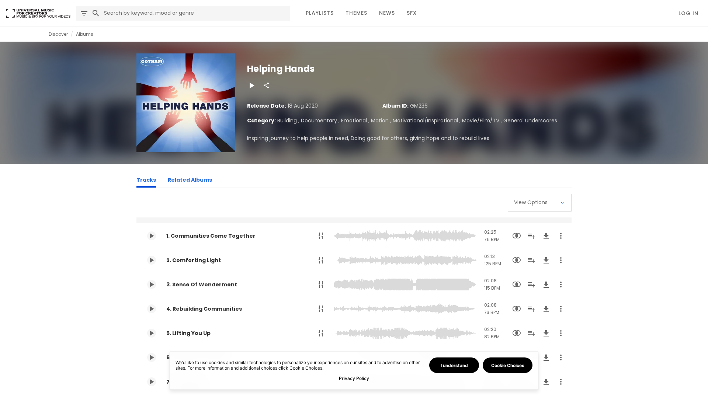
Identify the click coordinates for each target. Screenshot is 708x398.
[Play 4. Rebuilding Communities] (151, 309)
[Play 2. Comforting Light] (151, 260)
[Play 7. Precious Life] (151, 382)
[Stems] (320, 235)
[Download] (546, 235)
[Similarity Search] (516, 235)
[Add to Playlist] (531, 235)
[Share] (266, 85)
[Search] (95, 13)
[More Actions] (560, 235)
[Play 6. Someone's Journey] (151, 357)
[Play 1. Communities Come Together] (151, 236)
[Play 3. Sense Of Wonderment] (151, 284)
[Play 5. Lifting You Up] (151, 333)
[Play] (251, 85)
